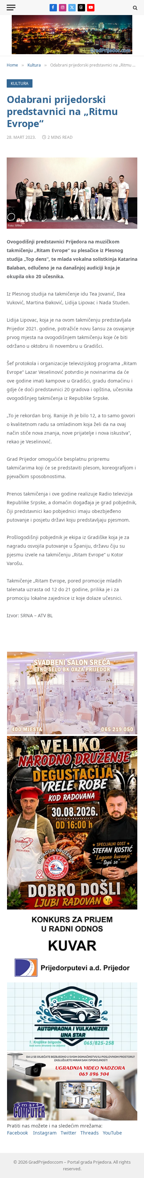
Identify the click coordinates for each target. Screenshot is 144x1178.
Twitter (68, 1133)
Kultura (19, 83)
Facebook (17, 1133)
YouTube (112, 1133)
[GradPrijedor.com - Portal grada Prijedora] (72, 52)
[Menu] (11, 7)
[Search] (134, 7)
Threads (89, 1133)
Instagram (45, 1133)
